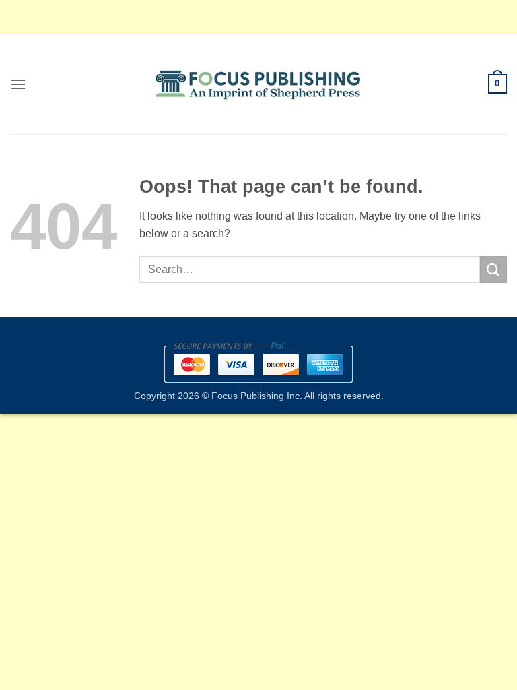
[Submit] (493, 269)
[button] (18, 83)
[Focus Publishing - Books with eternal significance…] (258, 84)
